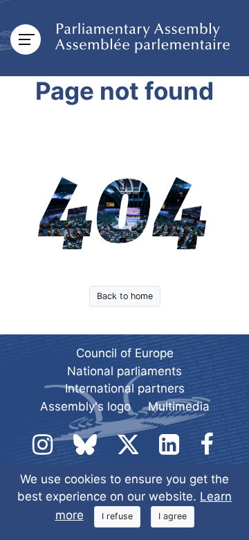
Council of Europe (125, 353)
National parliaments (124, 371)
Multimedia (179, 406)
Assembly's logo (85, 406)
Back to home (125, 296)
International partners (125, 388)
